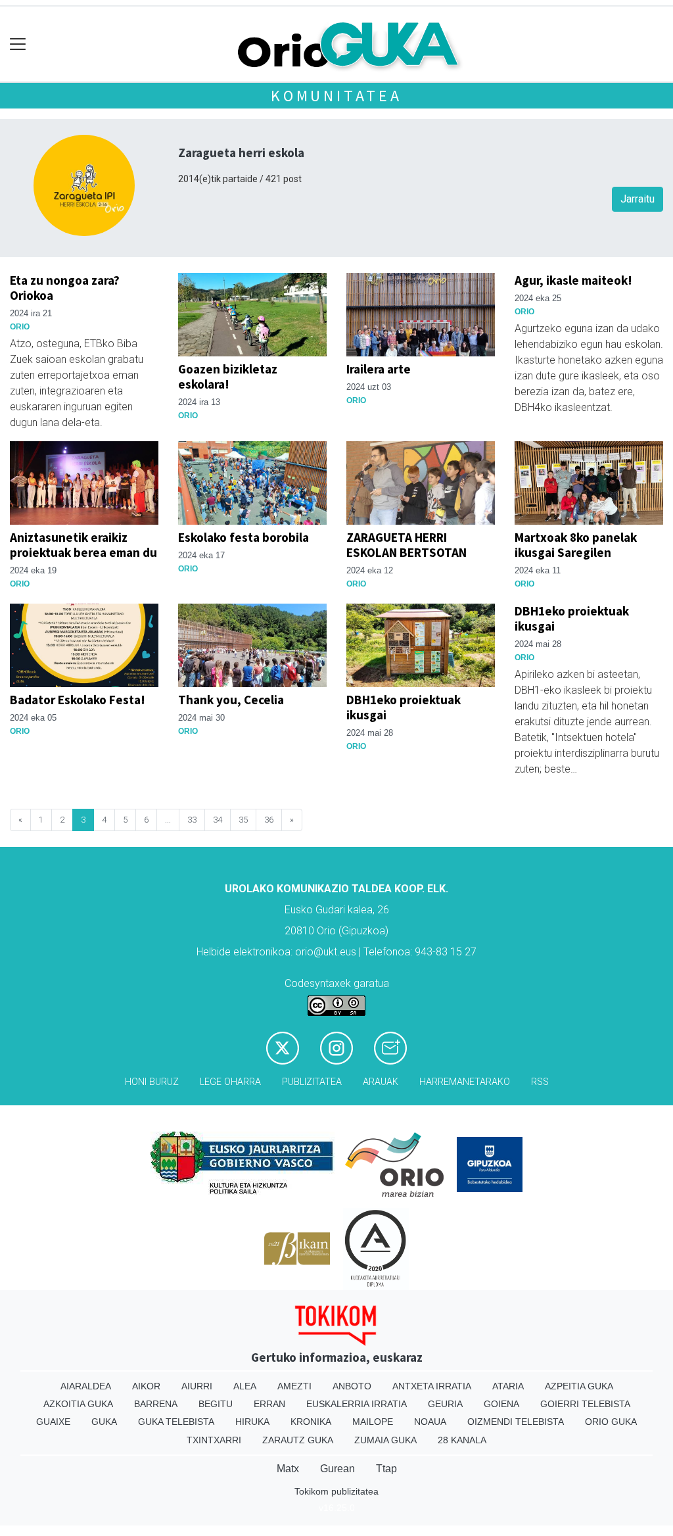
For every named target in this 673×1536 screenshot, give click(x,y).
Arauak (380, 1082)
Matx (288, 1468)
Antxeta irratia (431, 1386)
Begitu (215, 1404)
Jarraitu (637, 199)
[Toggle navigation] (18, 44)
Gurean (337, 1468)
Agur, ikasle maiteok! (573, 280)
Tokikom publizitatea (336, 1491)
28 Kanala (462, 1440)
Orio (20, 326)
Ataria (508, 1386)
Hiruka (252, 1421)
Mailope (372, 1421)
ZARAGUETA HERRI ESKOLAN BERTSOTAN (406, 544)
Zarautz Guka (297, 1440)
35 (243, 820)
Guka (104, 1421)
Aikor (146, 1386)
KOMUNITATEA (336, 95)
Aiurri (196, 1386)
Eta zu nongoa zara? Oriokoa (65, 287)
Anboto (352, 1386)
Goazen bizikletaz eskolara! (227, 376)
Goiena (501, 1404)
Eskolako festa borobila (243, 537)
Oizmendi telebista (515, 1421)
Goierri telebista (585, 1404)
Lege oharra (230, 1082)
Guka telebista (176, 1421)
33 (192, 820)
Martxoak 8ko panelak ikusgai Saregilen (576, 544)
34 (217, 820)
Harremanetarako (464, 1082)
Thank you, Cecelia (231, 700)
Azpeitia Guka (579, 1386)
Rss (540, 1082)
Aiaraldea (85, 1386)
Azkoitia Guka (78, 1404)
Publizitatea (312, 1082)
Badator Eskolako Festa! (77, 700)
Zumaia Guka (385, 1440)
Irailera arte (378, 369)
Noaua (430, 1421)
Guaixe (53, 1421)
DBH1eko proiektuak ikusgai (403, 707)
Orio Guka (611, 1421)
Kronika (310, 1421)
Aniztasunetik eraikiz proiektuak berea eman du (83, 544)
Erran (269, 1404)
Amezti (294, 1386)
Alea (244, 1386)
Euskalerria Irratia (356, 1404)
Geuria (445, 1404)
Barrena (155, 1404)
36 (268, 820)
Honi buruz (152, 1082)
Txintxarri (214, 1440)
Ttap (386, 1468)
